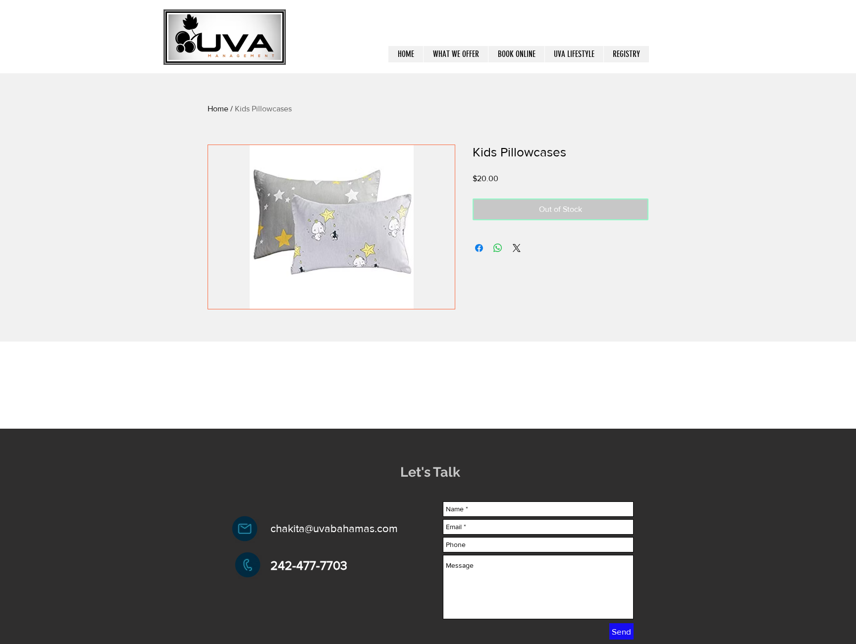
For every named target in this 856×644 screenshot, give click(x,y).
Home (218, 108)
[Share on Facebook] (479, 248)
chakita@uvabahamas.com (334, 528)
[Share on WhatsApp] (498, 248)
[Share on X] (517, 248)
